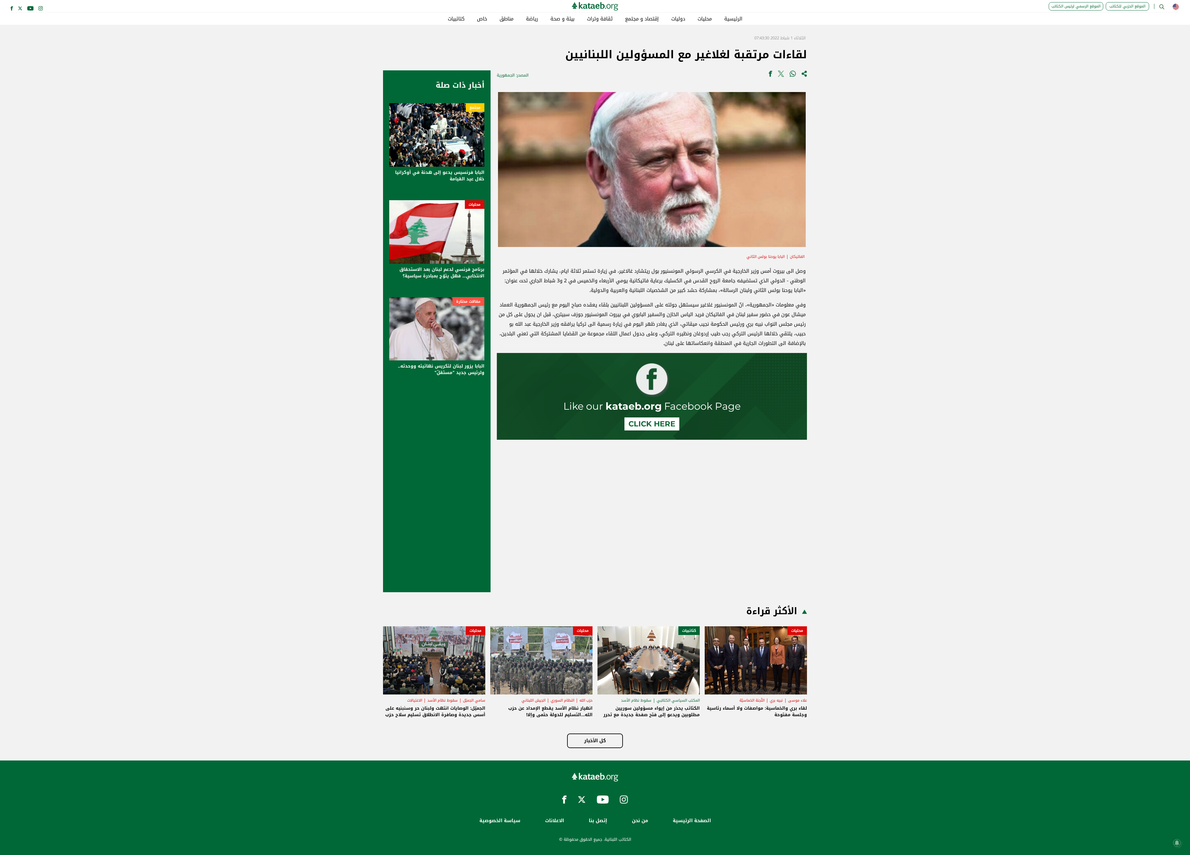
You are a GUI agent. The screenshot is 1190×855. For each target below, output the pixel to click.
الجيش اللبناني (533, 700)
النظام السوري (562, 700)
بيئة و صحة (562, 19)
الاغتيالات (414, 700)
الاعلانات (554, 820)
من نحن (640, 820)
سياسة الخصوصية (499, 820)
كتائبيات (456, 19)
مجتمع (475, 107)
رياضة (532, 19)
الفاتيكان (797, 256)
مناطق (506, 19)
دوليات (678, 19)
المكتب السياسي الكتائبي (678, 700)
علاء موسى (797, 700)
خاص (482, 19)
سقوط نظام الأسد (636, 700)
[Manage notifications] (1177, 843)
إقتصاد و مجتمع (642, 19)
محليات (705, 19)
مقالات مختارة (468, 301)
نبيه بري (776, 700)
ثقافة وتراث (600, 19)
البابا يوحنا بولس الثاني (766, 256)
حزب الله (586, 700)
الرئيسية (733, 19)
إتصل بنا (598, 820)
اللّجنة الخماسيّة (752, 700)
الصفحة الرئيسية (692, 820)
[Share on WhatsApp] (793, 75)
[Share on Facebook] (770, 75)
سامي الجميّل (474, 700)
